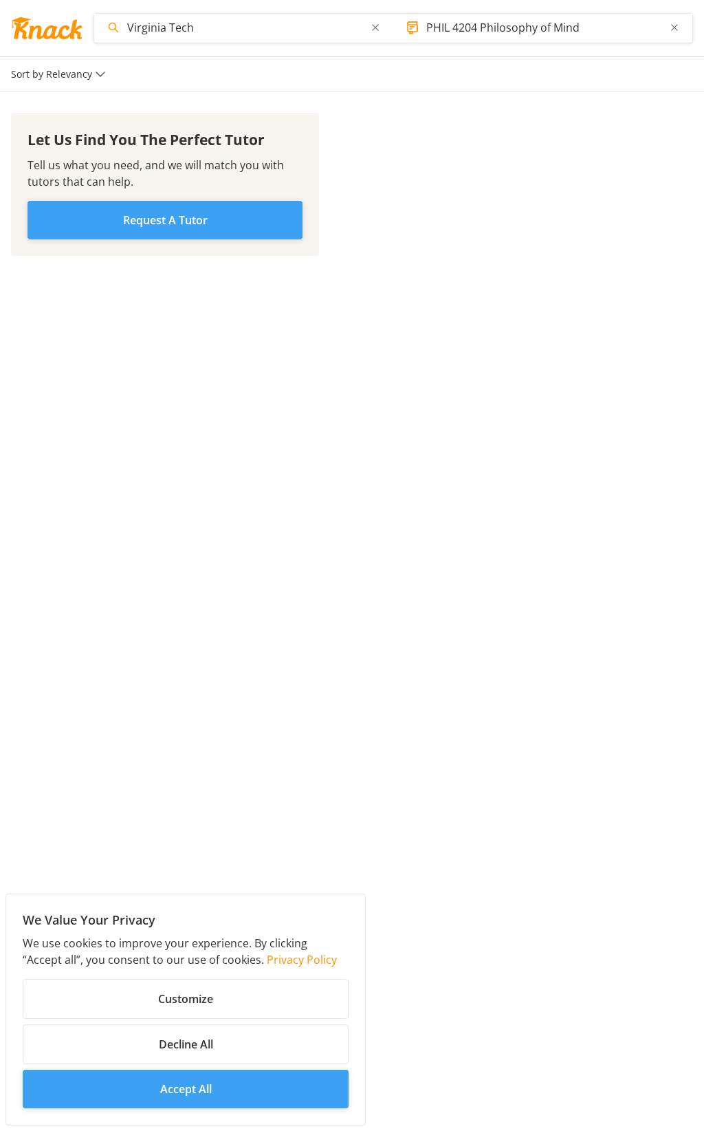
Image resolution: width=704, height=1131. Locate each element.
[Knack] (46, 28)
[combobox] (245, 27)
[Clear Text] (375, 27)
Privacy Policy (302, 959)
